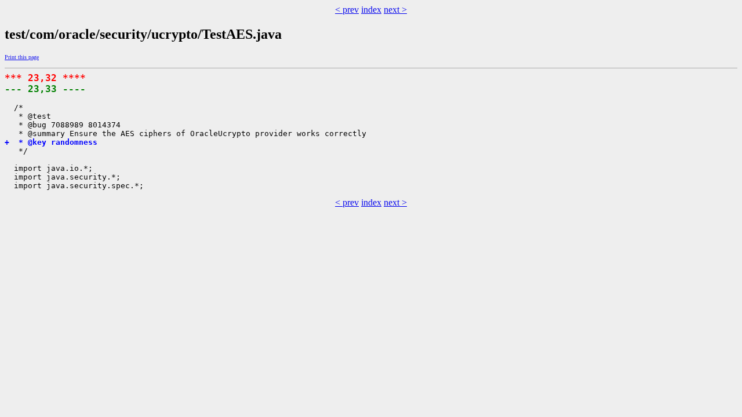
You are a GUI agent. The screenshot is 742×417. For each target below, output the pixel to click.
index (371, 9)
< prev (347, 9)
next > (395, 9)
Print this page (22, 57)
